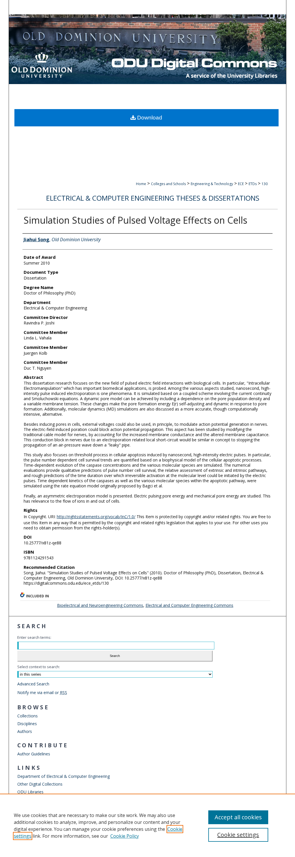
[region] (147, 825)
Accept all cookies (238, 817)
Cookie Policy (124, 836)
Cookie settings (238, 835)
